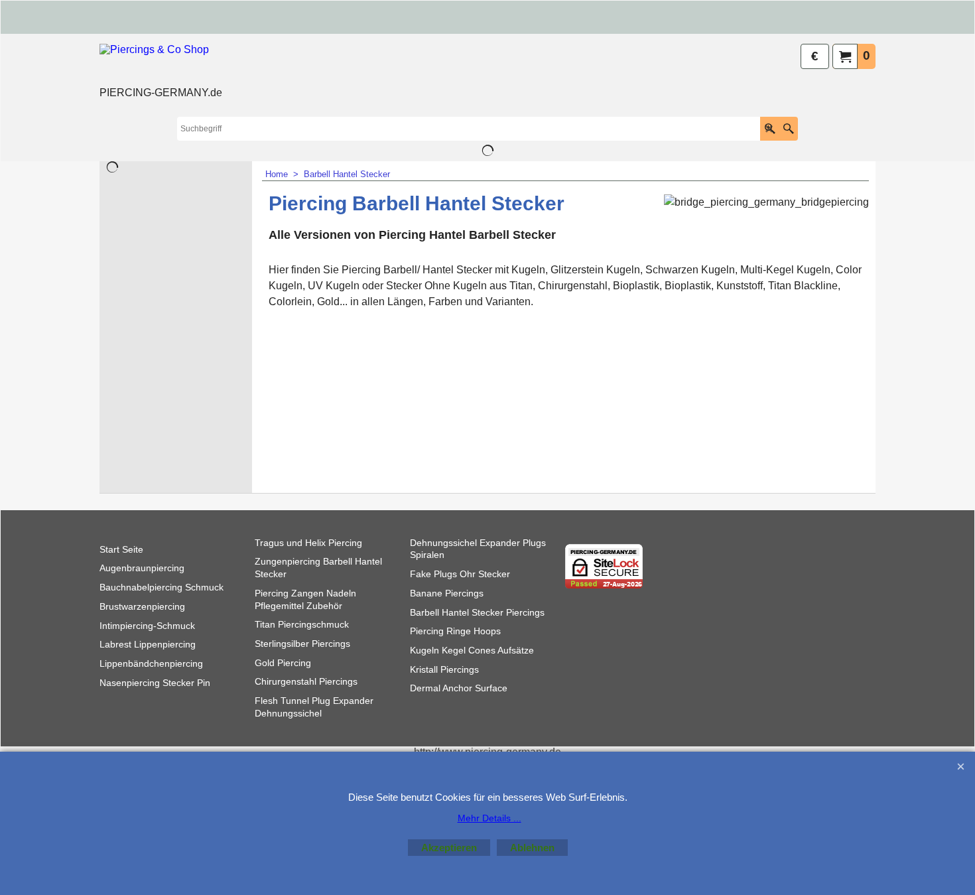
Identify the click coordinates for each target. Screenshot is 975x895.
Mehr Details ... (489, 818)
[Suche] (788, 129)
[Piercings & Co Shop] (160, 64)
